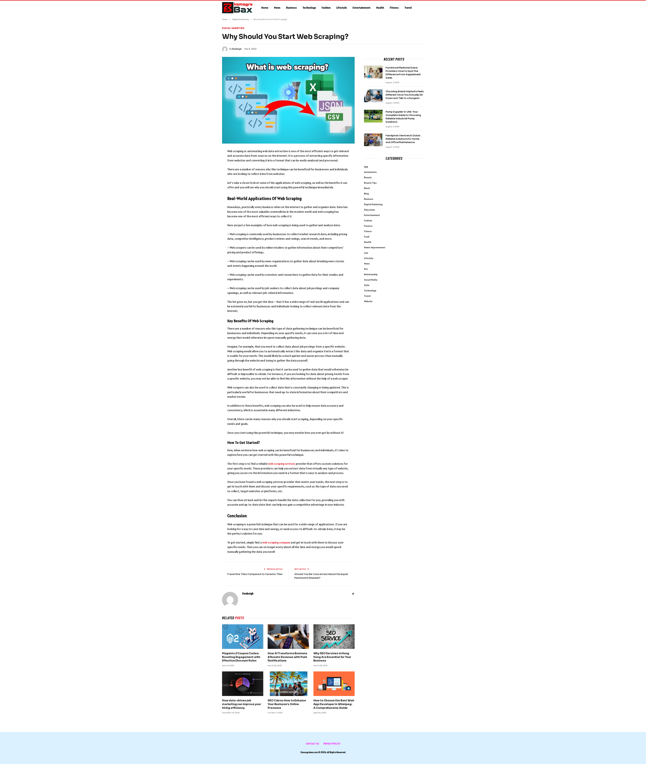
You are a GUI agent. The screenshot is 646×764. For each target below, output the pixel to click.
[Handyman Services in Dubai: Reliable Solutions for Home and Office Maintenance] (373, 139)
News (277, 7)
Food (366, 236)
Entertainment (361, 7)
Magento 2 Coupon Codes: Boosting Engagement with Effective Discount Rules (241, 657)
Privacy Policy (332, 743)
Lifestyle (341, 7)
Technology (309, 7)
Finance (368, 225)
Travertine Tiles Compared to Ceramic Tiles (254, 574)
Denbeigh (237, 48)
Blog (366, 193)
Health (380, 7)
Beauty (368, 177)
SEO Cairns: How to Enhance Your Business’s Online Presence (287, 704)
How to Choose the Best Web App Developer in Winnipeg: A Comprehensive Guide (333, 704)
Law (366, 252)
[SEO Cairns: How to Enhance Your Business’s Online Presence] (288, 683)
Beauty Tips (370, 182)
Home (264, 7)
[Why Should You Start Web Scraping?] (288, 100)
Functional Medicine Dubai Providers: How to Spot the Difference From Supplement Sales (403, 72)
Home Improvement (374, 247)
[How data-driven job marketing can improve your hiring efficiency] (242, 683)
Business (291, 7)
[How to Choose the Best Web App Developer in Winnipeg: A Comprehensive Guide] (334, 683)
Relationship (371, 274)
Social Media (370, 279)
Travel (408, 7)
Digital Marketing (233, 28)
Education (369, 209)
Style (366, 285)
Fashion (326, 7)
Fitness (394, 7)
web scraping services (281, 464)
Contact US (312, 743)
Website (368, 301)
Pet (366, 268)
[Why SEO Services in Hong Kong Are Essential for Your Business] (334, 636)
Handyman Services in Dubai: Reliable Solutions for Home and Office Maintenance (403, 139)
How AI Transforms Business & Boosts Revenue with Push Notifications (287, 657)
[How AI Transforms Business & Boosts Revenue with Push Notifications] (288, 636)
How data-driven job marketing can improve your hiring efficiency (241, 704)
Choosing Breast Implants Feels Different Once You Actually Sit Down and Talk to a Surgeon (405, 95)
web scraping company (276, 542)
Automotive (370, 172)
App (366, 166)
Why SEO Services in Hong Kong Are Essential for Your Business (332, 657)
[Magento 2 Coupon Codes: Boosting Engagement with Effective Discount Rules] (242, 636)
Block (367, 188)
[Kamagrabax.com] (237, 7)
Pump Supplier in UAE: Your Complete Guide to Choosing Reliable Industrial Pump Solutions (403, 116)
